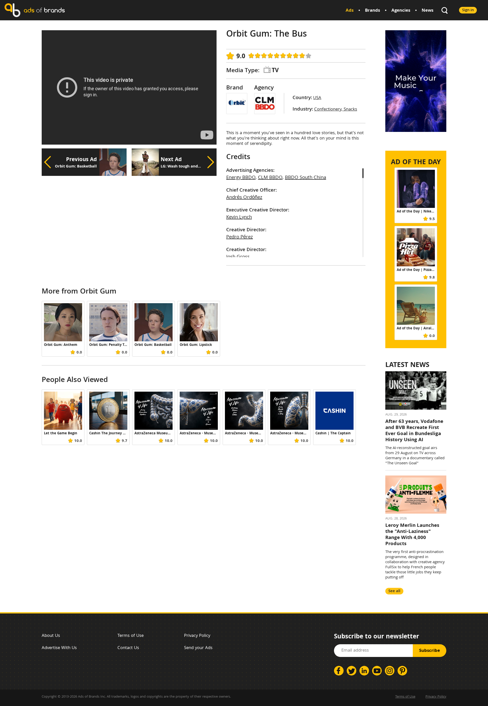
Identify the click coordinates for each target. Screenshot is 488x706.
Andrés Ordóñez (244, 198)
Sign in (468, 10)
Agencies (400, 10)
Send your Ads (198, 648)
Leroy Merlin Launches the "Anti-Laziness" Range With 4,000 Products (412, 535)
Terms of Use (130, 636)
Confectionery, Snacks (335, 109)
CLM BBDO (270, 178)
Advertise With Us (59, 648)
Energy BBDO (240, 178)
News (427, 10)
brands (44, 10)
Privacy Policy (197, 636)
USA (317, 98)
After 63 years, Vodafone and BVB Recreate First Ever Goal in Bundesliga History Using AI (414, 431)
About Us (51, 636)
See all (394, 591)
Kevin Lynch (239, 217)
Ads (350, 10)
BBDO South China (305, 178)
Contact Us (128, 648)
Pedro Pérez (239, 237)
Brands (372, 10)
